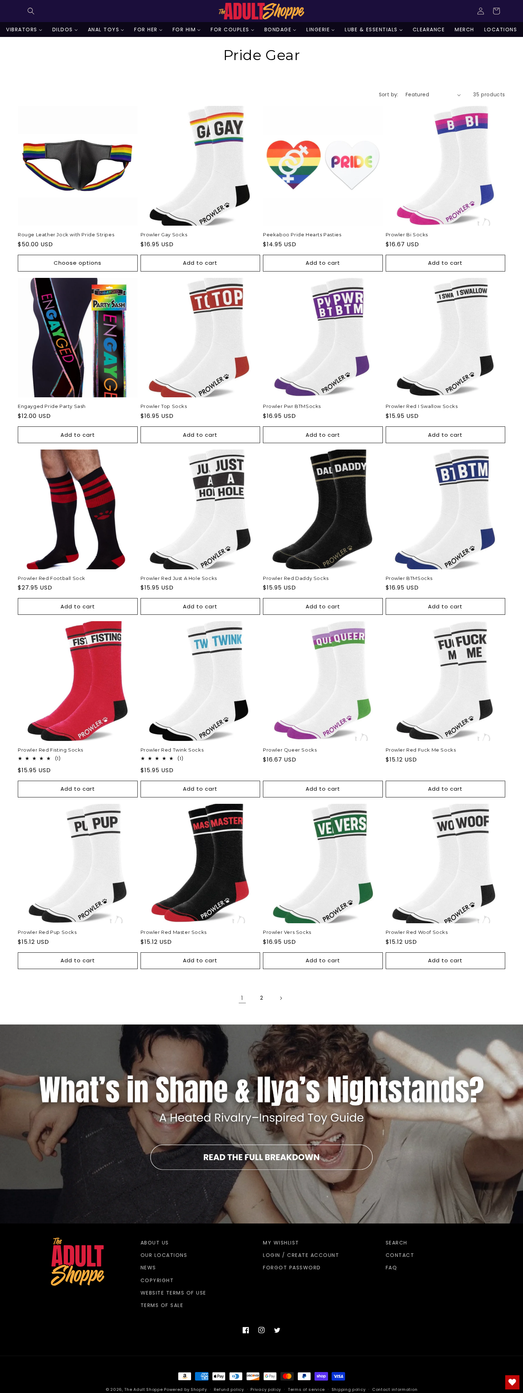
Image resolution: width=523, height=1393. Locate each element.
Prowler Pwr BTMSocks (292, 406)
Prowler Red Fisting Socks (50, 750)
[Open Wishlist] (512, 1382)
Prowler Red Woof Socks (417, 932)
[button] (31, 11)
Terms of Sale (162, 1305)
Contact (400, 1255)
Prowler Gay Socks (164, 234)
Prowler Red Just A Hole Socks (179, 578)
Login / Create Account (301, 1255)
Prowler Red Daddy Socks (296, 578)
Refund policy (229, 1389)
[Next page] (281, 998)
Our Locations (164, 1255)
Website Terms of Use (173, 1292)
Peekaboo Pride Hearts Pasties (302, 234)
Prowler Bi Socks (407, 234)
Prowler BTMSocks (409, 578)
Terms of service (306, 1389)
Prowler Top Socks (164, 406)
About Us (155, 1242)
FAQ (391, 1267)
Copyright (157, 1280)
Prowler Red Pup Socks (47, 932)
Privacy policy (265, 1389)
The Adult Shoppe (143, 1389)
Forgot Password (292, 1267)
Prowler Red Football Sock (51, 578)
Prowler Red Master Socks (174, 932)
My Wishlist (281, 1242)
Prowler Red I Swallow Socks (422, 406)
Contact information (394, 1389)
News (148, 1267)
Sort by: (388, 94)
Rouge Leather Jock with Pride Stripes (66, 234)
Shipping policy (349, 1389)
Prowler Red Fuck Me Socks (421, 750)
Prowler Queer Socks (290, 750)
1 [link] (242, 998)
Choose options (77, 263)
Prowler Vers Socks (287, 932)
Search (396, 1242)
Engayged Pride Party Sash (52, 406)
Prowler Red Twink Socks (172, 750)
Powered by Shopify (185, 1389)
